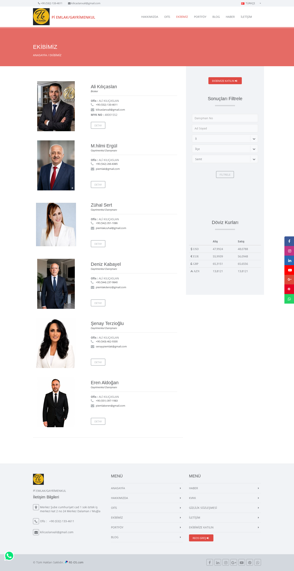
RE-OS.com (76, 562)
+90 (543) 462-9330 (107, 341)
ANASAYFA (40, 55)
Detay (98, 125)
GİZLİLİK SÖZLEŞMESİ (203, 508)
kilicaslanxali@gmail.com (85, 3)
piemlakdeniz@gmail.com (111, 287)
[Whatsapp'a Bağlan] (9, 555)
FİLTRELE (225, 174)
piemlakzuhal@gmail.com (111, 228)
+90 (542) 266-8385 (107, 164)
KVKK (192, 498)
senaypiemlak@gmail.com (111, 346)
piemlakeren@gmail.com (110, 405)
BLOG (216, 17)
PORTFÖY (200, 17)
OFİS (167, 17)
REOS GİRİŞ (200, 538)
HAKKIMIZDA (149, 17)
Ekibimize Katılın (223, 81)
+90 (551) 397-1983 (107, 400)
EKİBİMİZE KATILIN (201, 527)
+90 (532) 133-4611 (51, 3)
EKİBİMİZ (182, 17)
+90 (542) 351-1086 (107, 223)
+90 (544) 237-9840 (107, 282)
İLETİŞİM (246, 17)
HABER (230, 17)
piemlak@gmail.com (108, 169)
